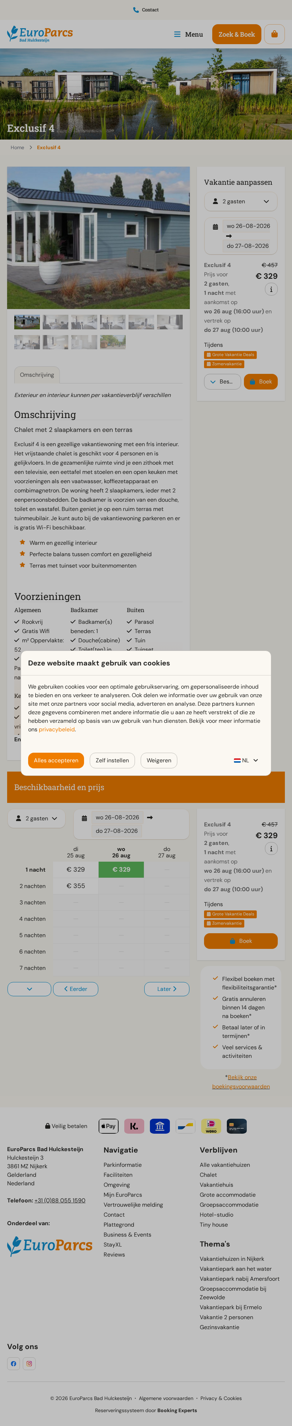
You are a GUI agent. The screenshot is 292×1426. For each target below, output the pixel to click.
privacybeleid (57, 729)
